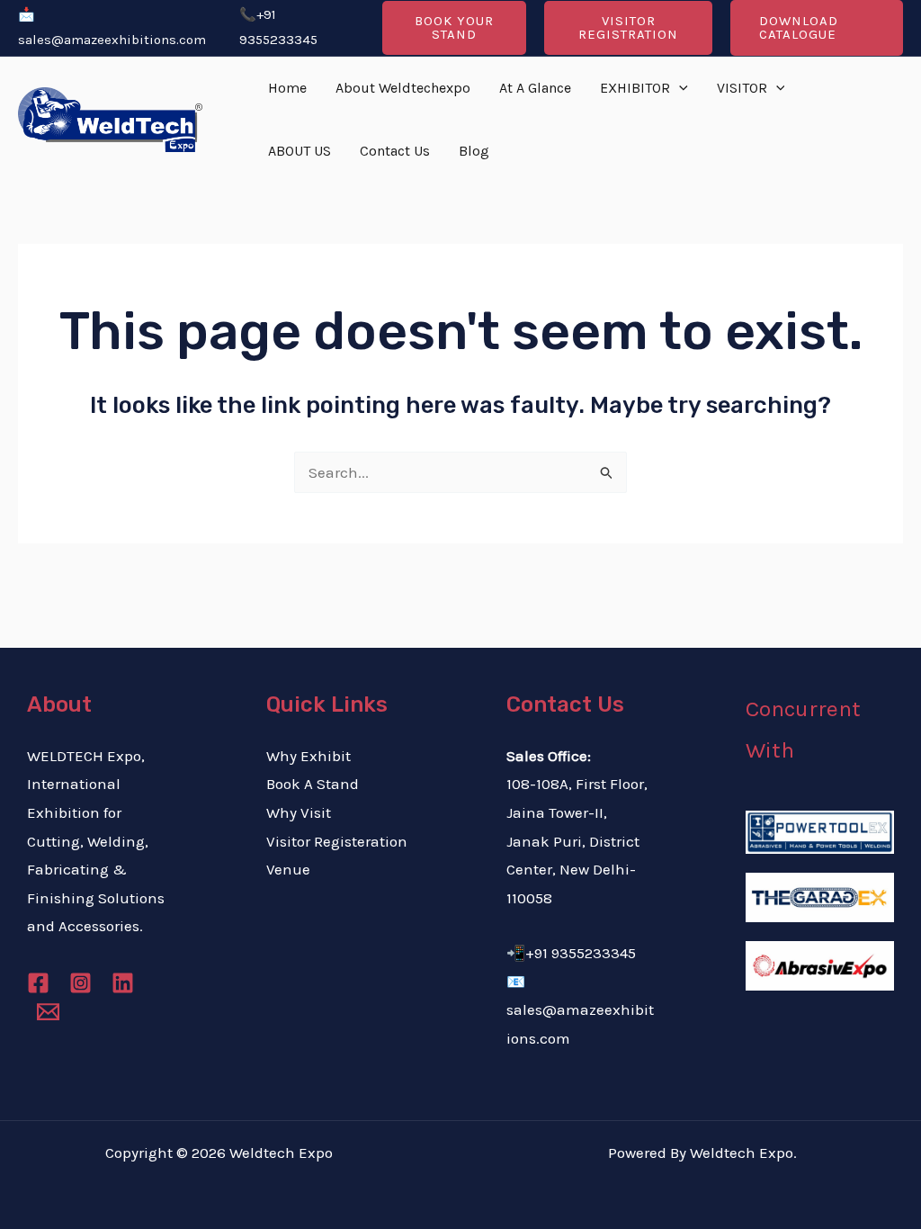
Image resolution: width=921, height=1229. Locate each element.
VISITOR (742, 87)
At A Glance (535, 87)
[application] (679, 88)
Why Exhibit (308, 756)
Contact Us (395, 150)
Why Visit (298, 812)
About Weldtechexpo (402, 87)
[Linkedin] (123, 983)
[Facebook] (38, 983)
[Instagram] (80, 983)
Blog (474, 150)
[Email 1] (48, 1011)
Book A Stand (312, 784)
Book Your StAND (454, 27)
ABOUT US (299, 150)
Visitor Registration (628, 27)
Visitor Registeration (336, 841)
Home (287, 87)
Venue (288, 869)
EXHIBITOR (635, 87)
